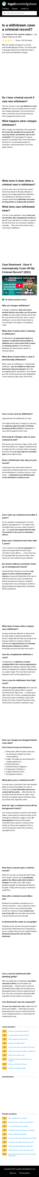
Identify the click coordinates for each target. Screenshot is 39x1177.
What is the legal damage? (17, 1068)
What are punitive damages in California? (22, 1051)
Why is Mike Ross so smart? (17, 1118)
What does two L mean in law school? (20, 1122)
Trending (5, 9)
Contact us (25, 9)
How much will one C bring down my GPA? (22, 1138)
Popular (15, 9)
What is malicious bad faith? (17, 1134)
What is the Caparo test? (16, 1055)
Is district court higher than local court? (21, 1142)
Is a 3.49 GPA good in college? (18, 1126)
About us (13, 1173)
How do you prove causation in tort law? (21, 1047)
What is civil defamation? (16, 1043)
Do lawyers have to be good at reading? (21, 1130)
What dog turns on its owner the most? (21, 1150)
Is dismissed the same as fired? (18, 1035)
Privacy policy (24, 1173)
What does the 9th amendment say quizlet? (20, 1060)
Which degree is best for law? (18, 1039)
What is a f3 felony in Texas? (17, 1064)
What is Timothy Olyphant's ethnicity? (20, 1146)
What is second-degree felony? (18, 1031)
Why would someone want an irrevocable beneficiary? (21, 1155)
